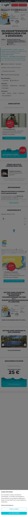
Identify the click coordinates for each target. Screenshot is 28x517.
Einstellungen (14, 509)
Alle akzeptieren (14, 513)
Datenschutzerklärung (7, 505)
